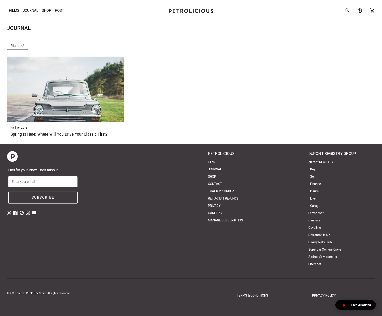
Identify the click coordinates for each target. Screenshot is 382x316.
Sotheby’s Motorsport (323, 257)
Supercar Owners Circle (324, 249)
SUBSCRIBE (43, 197)
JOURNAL (30, 10)
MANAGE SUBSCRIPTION (225, 220)
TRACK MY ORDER (221, 191)
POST (59, 10)
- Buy (311, 169)
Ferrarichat (316, 213)
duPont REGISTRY (321, 162)
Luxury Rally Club (320, 242)
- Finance (314, 184)
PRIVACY (214, 205)
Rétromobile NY (319, 235)
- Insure (313, 191)
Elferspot (314, 264)
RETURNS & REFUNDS (223, 198)
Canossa (314, 220)
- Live (312, 198)
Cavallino (314, 227)
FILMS (14, 10)
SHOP (46, 10)
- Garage (314, 205)
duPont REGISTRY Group (31, 293)
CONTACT (215, 184)
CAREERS (215, 213)
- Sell (311, 176)
